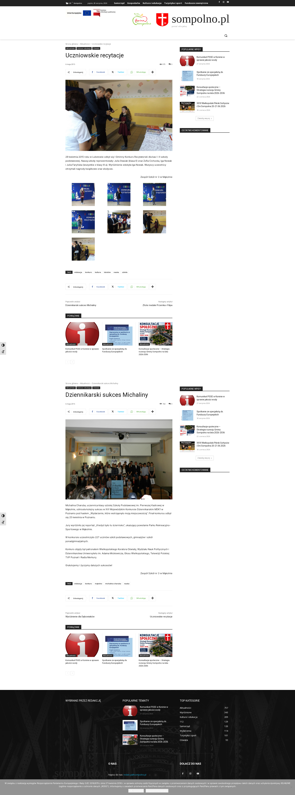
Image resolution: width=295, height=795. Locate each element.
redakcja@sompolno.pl (135, 774)
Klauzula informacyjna (157, 790)
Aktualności (85, 44)
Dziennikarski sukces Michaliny (80, 305)
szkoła (124, 272)
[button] (226, 35)
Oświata (96, 48)
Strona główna (71, 44)
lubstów (107, 272)
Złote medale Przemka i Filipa (157, 305)
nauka (116, 272)
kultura (98, 272)
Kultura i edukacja (84, 48)
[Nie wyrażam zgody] (291, 787)
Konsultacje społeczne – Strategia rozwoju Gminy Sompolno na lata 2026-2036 (154, 352)
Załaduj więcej (203, 118)
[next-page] (72, 362)
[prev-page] (67, 362)
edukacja (78, 272)
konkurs (88, 272)
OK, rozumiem (136, 790)
